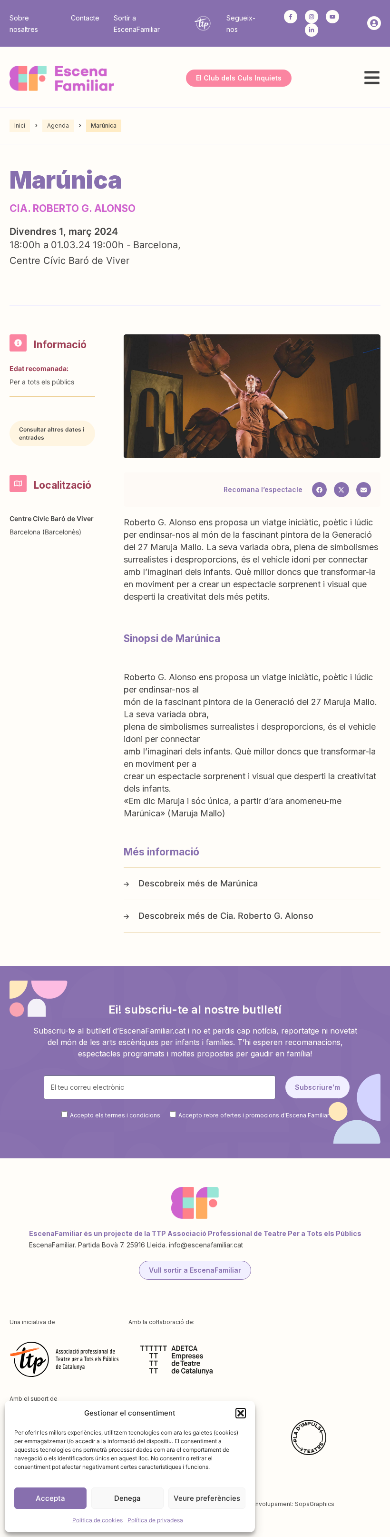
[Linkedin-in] (311, 30)
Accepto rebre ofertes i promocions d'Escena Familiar (253, 1114)
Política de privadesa (155, 1520)
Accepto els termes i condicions (115, 1114)
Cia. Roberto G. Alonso (266, 916)
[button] (240, 1413)
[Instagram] (311, 16)
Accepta (50, 1498)
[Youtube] (332, 16)
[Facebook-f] (290, 16)
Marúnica (239, 883)
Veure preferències (207, 1498)
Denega (127, 1498)
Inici (19, 125)
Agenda (58, 125)
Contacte (85, 18)
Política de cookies (97, 1520)
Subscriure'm (317, 1087)
